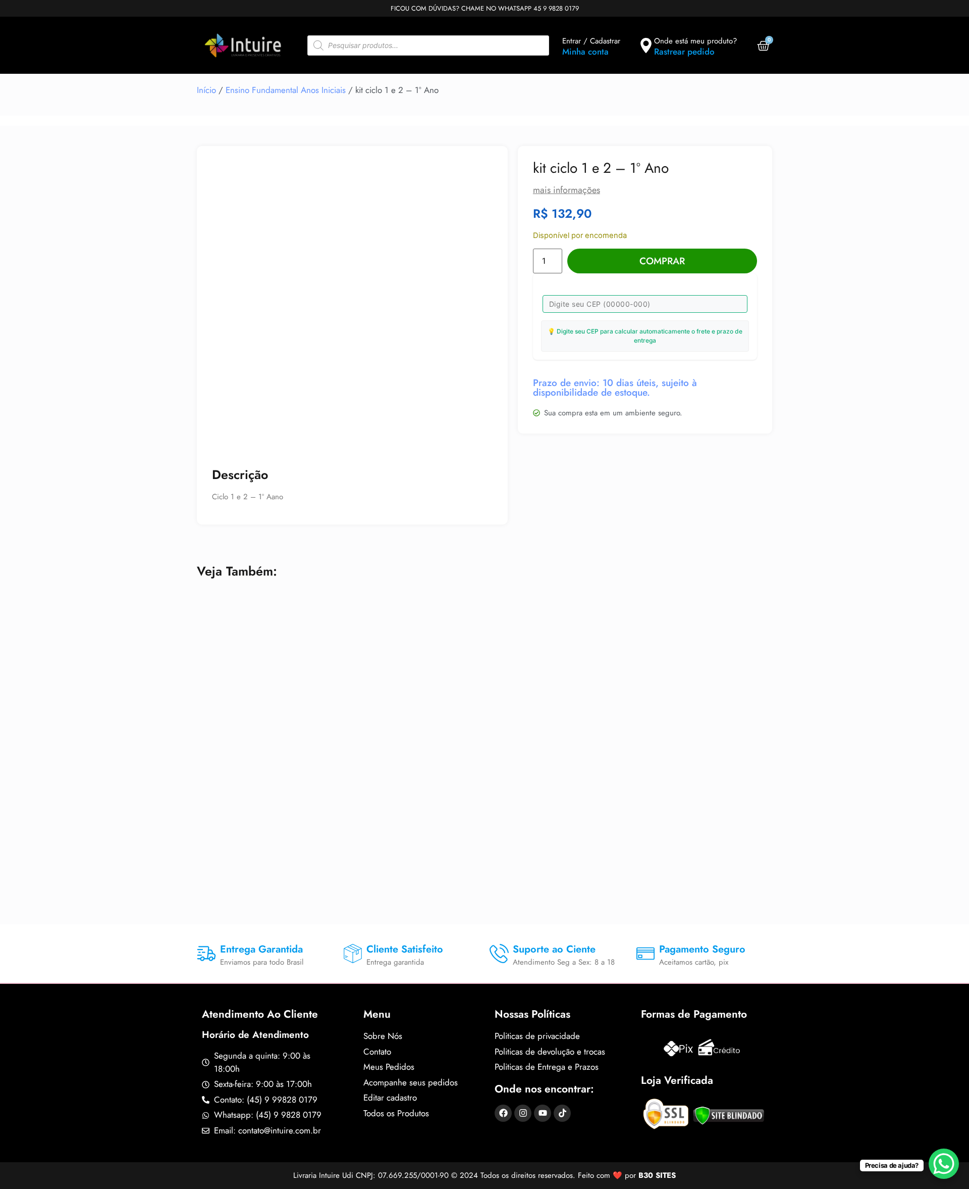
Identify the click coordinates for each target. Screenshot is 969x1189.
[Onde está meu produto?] (646, 45)
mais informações (566, 190)
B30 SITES (657, 1175)
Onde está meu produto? (695, 40)
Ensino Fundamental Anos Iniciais (286, 90)
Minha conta (585, 51)
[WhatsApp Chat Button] (944, 1164)
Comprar (662, 261)
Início (206, 90)
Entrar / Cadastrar (591, 40)
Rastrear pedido (684, 51)
